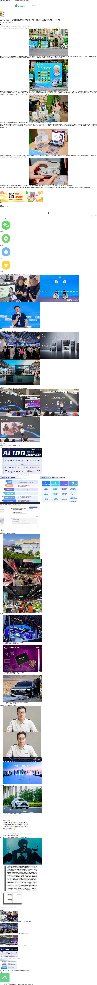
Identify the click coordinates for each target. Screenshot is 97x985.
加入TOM (10, 983)
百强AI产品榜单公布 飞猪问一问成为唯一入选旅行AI (10, 445)
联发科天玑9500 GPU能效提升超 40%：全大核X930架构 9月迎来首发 (17, 833)
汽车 (26, 0)
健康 (22, 0)
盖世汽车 (4, 643)
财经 (20, 0)
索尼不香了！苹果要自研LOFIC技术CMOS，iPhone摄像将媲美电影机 (14, 837)
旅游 (11, 0)
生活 (14, 0)
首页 (1, 0)
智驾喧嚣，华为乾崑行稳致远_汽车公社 (8, 705)
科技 (28, 0)
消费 (24, 0)
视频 (18, 0)
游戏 (9, 0)
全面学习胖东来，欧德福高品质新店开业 (8, 533)
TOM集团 (2, 983)
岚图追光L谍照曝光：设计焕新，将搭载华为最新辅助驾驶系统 (15, 702)
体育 (7, 0)
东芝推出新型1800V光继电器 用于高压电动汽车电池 (13, 672)
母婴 (16, 0)
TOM (3, 22)
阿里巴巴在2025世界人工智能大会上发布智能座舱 (13, 642)
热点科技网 (5, 703)
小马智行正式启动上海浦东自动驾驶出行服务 (12, 813)
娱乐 (5, 0)
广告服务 (6, 983)
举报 (1, 205)
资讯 (3, 0)
